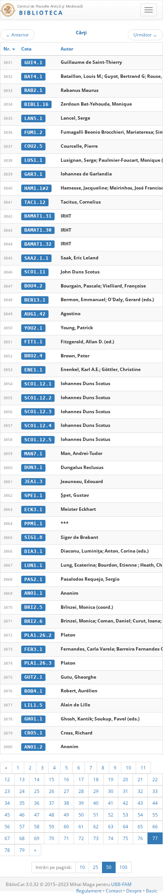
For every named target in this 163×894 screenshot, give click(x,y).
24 (22, 791)
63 (110, 826)
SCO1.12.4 (38, 425)
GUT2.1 (33, 677)
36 (36, 803)
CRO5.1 (33, 733)
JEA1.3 (33, 481)
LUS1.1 (33, 160)
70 (51, 838)
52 (110, 815)
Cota (26, 49)
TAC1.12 (34, 202)
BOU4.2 (33, 286)
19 (110, 779)
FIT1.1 (33, 341)
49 (66, 815)
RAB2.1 (33, 90)
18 (96, 779)
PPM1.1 (33, 523)
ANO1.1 (33, 593)
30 (110, 791)
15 (51, 779)
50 (81, 815)
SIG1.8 (33, 537)
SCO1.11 (34, 272)
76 (140, 838)
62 (96, 826)
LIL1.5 (33, 705)
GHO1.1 (33, 719)
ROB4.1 (33, 691)
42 (125, 803)
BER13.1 (34, 300)
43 (140, 803)
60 (66, 826)
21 (140, 779)
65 (140, 826)
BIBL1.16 (36, 104)
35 (22, 803)
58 (36, 826)
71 (66, 838)
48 (51, 815)
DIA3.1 (33, 551)
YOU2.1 (33, 328)
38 (66, 803)
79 (22, 850)
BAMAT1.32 (38, 244)
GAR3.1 (33, 174)
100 (123, 867)
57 (22, 826)
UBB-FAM (121, 884)
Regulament (89, 891)
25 (36, 791)
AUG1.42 (34, 314)
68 (22, 838)
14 (36, 779)
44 (155, 803)
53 (125, 815)
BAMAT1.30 (38, 230)
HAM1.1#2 (36, 188)
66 (155, 826)
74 (110, 838)
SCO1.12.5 (38, 439)
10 (128, 767)
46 (22, 815)
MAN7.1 (33, 453)
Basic (151, 891)
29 (96, 791)
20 (125, 779)
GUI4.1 (33, 62)
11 (143, 767)
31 (125, 791)
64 (125, 826)
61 (81, 826)
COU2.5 (33, 146)
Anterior (17, 35)
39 (81, 803)
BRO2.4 (33, 356)
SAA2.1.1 (36, 258)
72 (81, 838)
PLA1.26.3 (38, 663)
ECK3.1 (33, 509)
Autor (67, 49)
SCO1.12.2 (38, 398)
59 (51, 826)
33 (155, 791)
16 (66, 779)
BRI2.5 (33, 607)
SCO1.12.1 (38, 384)
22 (155, 779)
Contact (114, 891)
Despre (134, 891)
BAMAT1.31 (38, 216)
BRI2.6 (33, 621)
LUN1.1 (33, 565)
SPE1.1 (33, 495)
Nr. (7, 49)
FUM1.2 (33, 132)
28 (81, 791)
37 (51, 803)
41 (110, 803)
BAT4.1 (33, 76)
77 (155, 838)
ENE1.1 (33, 370)
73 (96, 838)
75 (125, 838)
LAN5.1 (33, 118)
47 (36, 815)
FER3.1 (33, 649)
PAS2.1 (33, 579)
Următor (145, 35)
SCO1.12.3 (38, 411)
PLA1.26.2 (38, 635)
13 (22, 779)
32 (140, 791)
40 (96, 803)
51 (96, 815)
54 (140, 815)
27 (66, 791)
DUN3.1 (33, 467)
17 (81, 779)
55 (155, 815)
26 (51, 791)
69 (36, 838)
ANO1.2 (33, 747)
